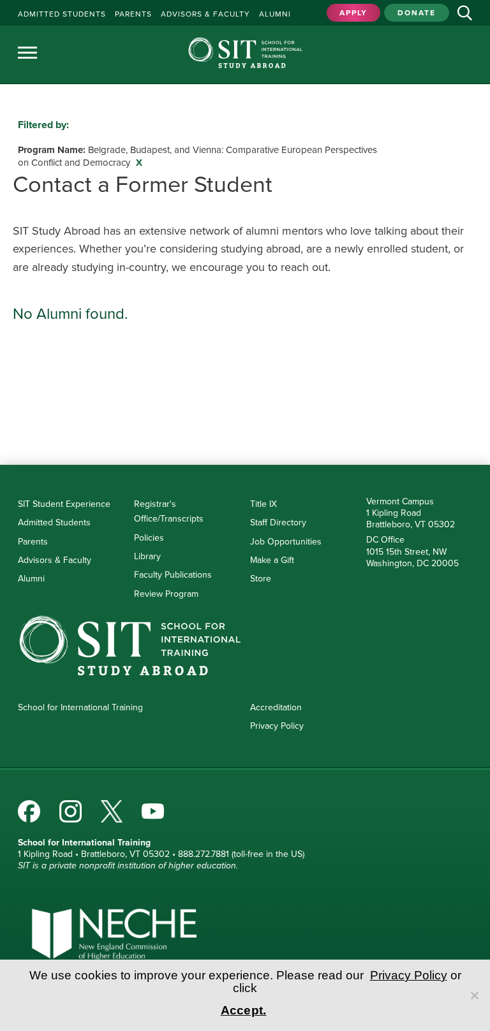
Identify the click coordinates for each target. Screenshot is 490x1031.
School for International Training (80, 707)
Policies (149, 537)
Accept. (244, 1010)
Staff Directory (278, 522)
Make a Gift (272, 559)
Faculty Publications (173, 574)
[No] (474, 995)
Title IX (263, 503)
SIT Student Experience (64, 503)
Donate (416, 12)
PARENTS (133, 13)
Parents (33, 541)
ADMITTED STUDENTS (62, 13)
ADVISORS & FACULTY (205, 13)
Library (147, 556)
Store (260, 578)
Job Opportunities (286, 541)
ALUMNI (275, 13)
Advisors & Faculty (54, 559)
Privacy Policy (277, 725)
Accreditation (276, 707)
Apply (353, 12)
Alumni (31, 578)
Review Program (166, 593)
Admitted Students (54, 522)
